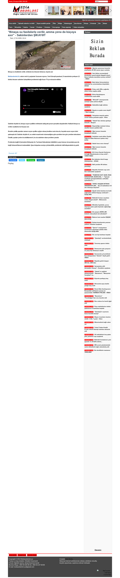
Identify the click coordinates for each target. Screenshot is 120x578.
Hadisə (25, 27)
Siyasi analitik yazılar (43, 23)
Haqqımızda (22, 555)
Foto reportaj (66, 27)
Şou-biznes (78, 23)
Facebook (13, 160)
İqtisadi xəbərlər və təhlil (26, 23)
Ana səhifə (12, 23)
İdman (105, 23)
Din (99, 23)
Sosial (32, 27)
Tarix (10, 27)
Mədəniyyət (68, 23)
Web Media (69, 559)
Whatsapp (30, 160)
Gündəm (47, 27)
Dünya (86, 23)
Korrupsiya (56, 27)
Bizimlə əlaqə (31, 555)
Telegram (41, 160)
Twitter (22, 160)
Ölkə (54, 23)
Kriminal (93, 23)
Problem (39, 27)
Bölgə (60, 23)
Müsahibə (18, 27)
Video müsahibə (79, 27)
